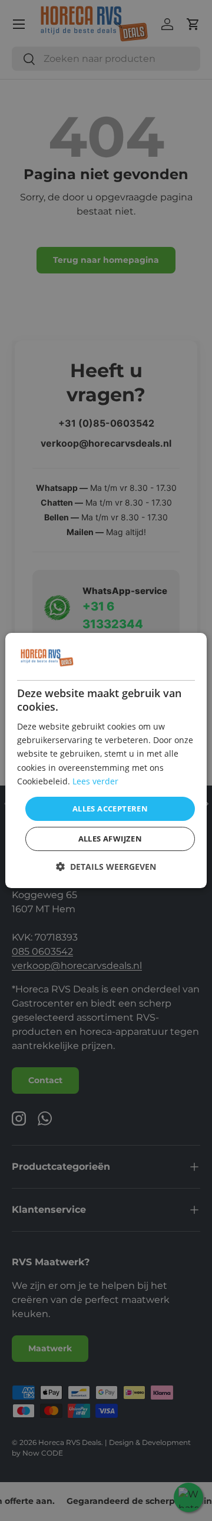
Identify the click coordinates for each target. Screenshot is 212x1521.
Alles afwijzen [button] (110, 838)
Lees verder (95, 781)
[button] (106, 866)
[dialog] (106, 761)
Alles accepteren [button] (110, 808)
